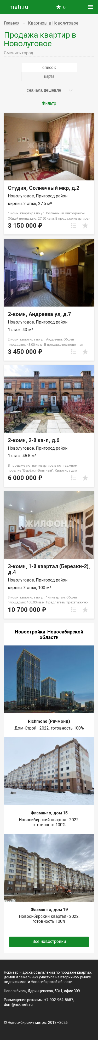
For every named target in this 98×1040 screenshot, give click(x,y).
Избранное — (64, 7)
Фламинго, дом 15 (49, 812)
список (49, 67)
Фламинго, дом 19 (49, 909)
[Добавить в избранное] (85, 225)
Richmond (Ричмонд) (49, 721)
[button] (49, 90)
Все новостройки (49, 941)
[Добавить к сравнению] (73, 225)
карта (49, 76)
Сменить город (18, 52)
